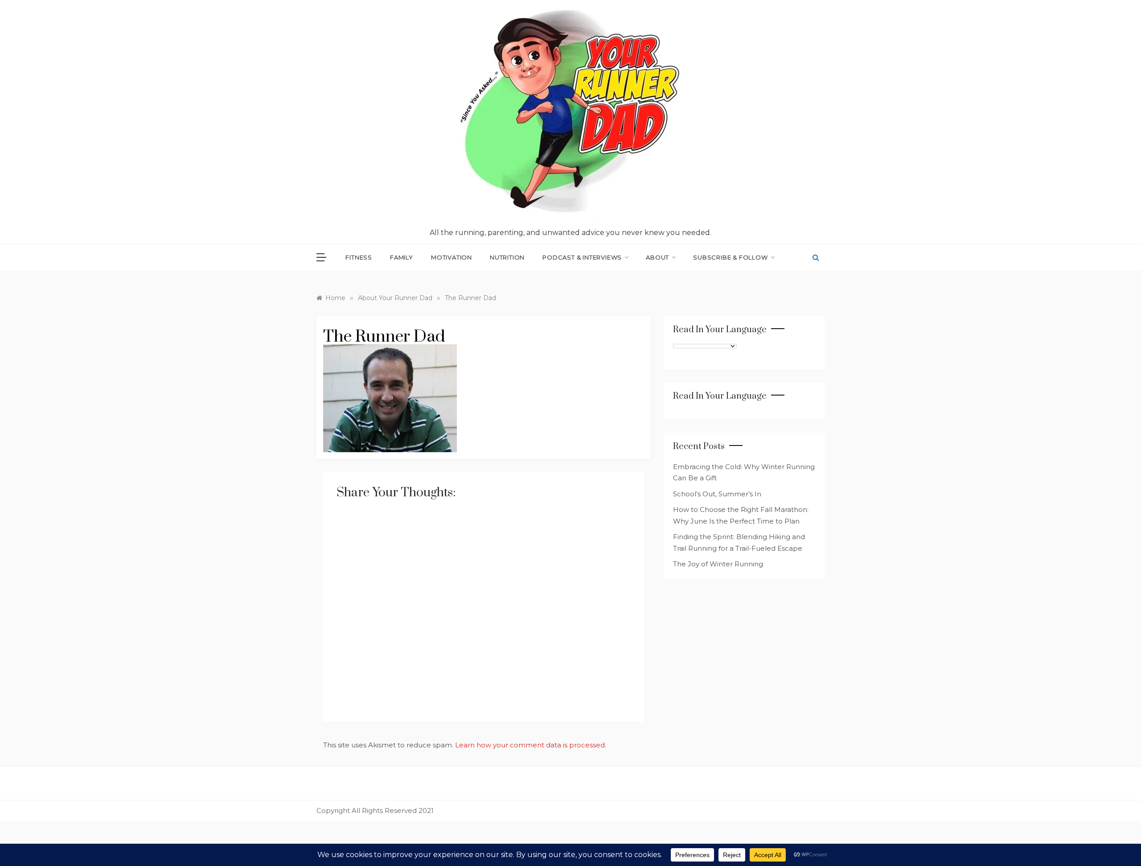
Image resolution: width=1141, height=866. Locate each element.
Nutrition (507, 257)
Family (401, 257)
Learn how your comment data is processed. (530, 745)
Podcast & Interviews (582, 257)
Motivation (451, 257)
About (657, 257)
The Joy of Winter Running (718, 564)
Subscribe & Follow (730, 257)
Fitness (358, 257)
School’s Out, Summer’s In (717, 494)
